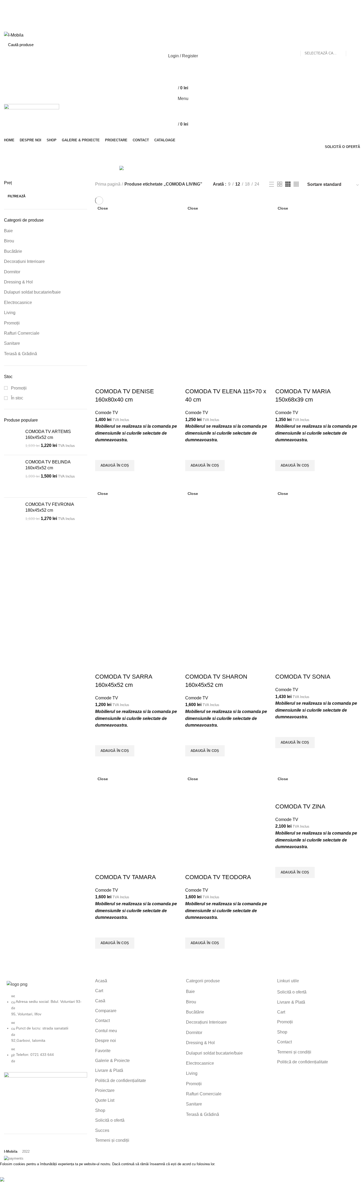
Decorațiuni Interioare (24, 261)
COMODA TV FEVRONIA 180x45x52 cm (49, 507)
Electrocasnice (18, 302)
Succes (102, 1130)
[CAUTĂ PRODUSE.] (352, 44)
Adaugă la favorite (101, 453)
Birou (9, 241)
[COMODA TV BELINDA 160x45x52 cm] (12, 476)
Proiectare (105, 1090)
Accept (11, 1172)
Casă (100, 1001)
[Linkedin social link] (188, 28)
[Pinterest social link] (194, 14)
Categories (214, 158)
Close (103, 208)
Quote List (104, 1100)
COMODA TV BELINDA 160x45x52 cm (47, 465)
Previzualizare (101, 477)
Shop (100, 1110)
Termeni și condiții (112, 1140)
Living (9, 312)
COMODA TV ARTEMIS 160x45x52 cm (48, 434)
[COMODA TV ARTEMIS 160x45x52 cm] (12, 440)
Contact (102, 1020)
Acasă (101, 981)
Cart (99, 990)
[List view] (271, 184)
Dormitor (12, 272)
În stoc (16, 398)
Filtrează (17, 196)
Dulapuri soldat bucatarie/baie (32, 292)
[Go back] (133, 158)
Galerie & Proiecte (112, 1060)
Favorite (103, 1050)
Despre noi (105, 1040)
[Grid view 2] (279, 184)
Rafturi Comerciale (21, 333)
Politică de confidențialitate (120, 1080)
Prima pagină (107, 184)
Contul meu (106, 1030)
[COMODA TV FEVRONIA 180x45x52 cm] (12, 519)
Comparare (105, 1010)
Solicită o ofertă (109, 1120)
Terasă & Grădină (20, 353)
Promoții (12, 323)
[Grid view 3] (287, 184)
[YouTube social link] (188, 14)
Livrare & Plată (109, 1070)
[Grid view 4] (296, 184)
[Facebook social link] (170, 14)
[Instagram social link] (182, 14)
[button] (115, 465)
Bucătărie (13, 251)
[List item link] (45, 1031)
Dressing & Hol (18, 282)
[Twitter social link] (176, 14)
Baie (8, 231)
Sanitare (12, 343)
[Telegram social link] (194, 28)
